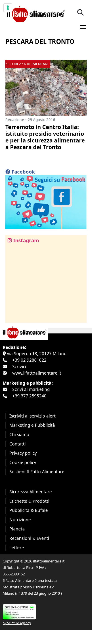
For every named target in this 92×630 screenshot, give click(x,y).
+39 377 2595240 (29, 396)
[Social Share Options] (12, 316)
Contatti (17, 444)
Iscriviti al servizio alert (32, 416)
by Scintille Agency (17, 623)
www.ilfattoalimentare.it (36, 373)
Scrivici (19, 366)
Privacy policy (23, 453)
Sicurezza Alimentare (30, 492)
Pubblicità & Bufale (28, 510)
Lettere (16, 548)
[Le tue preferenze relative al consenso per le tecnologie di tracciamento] (8, 8)
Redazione (14, 119)
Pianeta (17, 529)
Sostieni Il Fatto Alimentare (36, 472)
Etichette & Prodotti (29, 501)
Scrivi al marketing (31, 389)
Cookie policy (22, 462)
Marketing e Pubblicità (32, 425)
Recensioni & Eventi (29, 538)
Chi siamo (19, 434)
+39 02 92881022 (29, 360)
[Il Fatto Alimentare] (35, 14)
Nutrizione (20, 520)
